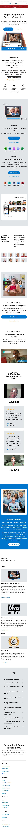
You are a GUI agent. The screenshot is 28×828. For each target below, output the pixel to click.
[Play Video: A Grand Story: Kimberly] (14, 391)
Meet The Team (5, 814)
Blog (3, 800)
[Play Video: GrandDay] (14, 356)
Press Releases (5, 805)
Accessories (5, 768)
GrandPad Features (6, 782)
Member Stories (5, 807)
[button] (1, 4)
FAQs (3, 780)
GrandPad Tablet (6, 766)
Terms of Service (6, 824)
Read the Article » (5, 630)
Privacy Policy (5, 826)
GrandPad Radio (6, 788)
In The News (5, 802)
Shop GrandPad (8, 29)
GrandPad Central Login (22, 1)
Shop (3, 773)
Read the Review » (5, 597)
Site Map (4, 793)
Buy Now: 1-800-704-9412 (6, 1)
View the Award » (5, 662)
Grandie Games (5, 771)
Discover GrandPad (14, 142)
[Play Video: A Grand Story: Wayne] (14, 460)
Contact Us (4, 817)
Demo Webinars (6, 785)
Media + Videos (5, 790)
